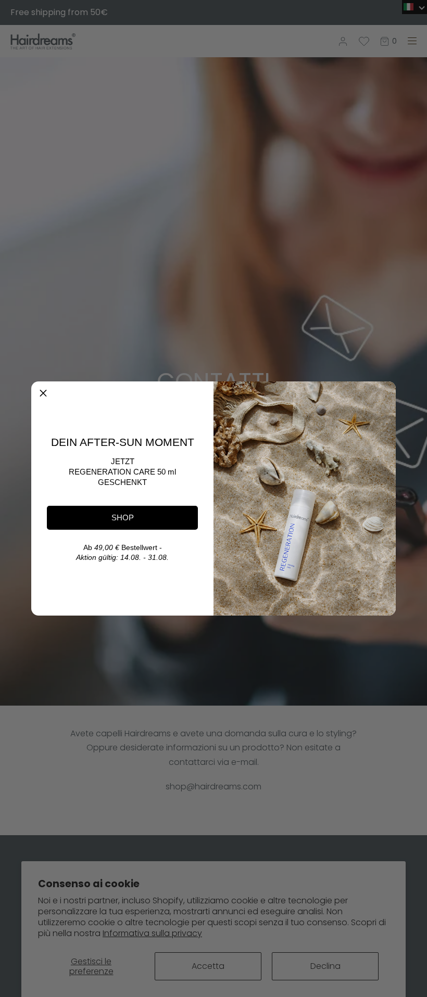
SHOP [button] (122, 517)
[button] (43, 393)
